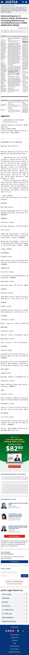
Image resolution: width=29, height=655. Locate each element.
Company (14, 640)
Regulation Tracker (10, 5)
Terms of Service (14, 646)
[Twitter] (20, 631)
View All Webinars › (14, 536)
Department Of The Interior (8, 7)
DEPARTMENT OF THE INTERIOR (14, 120)
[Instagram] (13, 631)
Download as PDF (23, 28)
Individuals (5, 598)
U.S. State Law (7, 614)
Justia (2, 5)
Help (14, 643)
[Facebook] (11, 631)
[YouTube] (9, 631)
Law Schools (6, 606)
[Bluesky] (18, 631)
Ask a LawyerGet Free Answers (7, 553)
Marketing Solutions (9, 621)
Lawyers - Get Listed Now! (15, 581)
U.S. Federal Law (7, 610)
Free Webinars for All (8, 499)
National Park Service (21, 7)
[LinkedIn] (6, 631)
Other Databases (8, 617)
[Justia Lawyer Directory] (23, 631)
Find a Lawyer (6, 568)
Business (5, 602)
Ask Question (14, 561)
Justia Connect (14, 634)
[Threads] (16, 631)
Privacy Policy (14, 649)
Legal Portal (14, 637)
